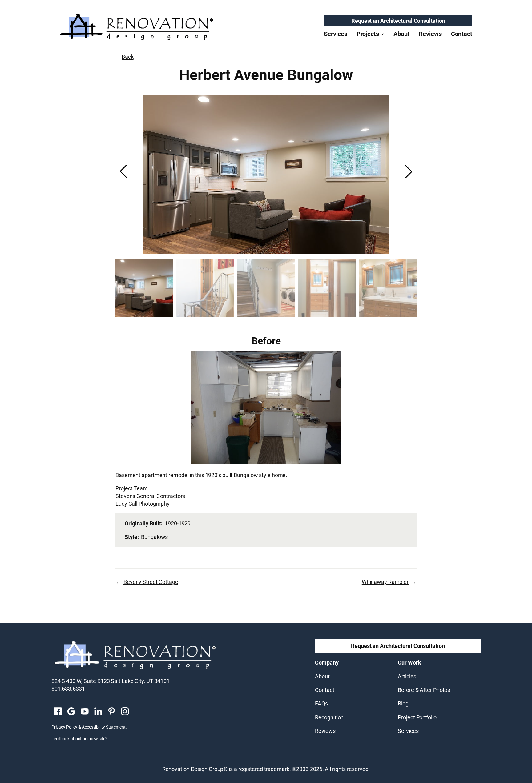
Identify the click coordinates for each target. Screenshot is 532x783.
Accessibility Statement (104, 727)
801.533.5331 (68, 688)
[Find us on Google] (71, 711)
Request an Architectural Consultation (398, 21)
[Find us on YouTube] (84, 711)
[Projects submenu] (382, 34)
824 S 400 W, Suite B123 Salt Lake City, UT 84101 (110, 681)
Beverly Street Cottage (150, 582)
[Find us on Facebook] (57, 711)
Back (128, 57)
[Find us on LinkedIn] (97, 711)
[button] (408, 171)
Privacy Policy (64, 727)
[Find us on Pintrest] (111, 711)
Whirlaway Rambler (385, 582)
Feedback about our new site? (79, 738)
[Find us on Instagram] (125, 711)
